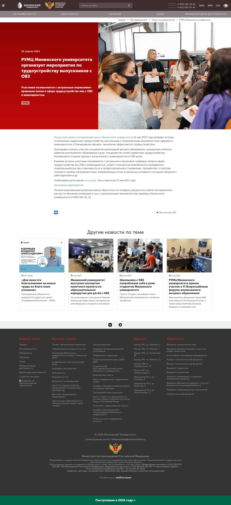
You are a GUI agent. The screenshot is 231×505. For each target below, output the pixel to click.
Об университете (24, 14)
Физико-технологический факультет (185, 364)
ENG (201, 5)
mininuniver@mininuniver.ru (128, 439)
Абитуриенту (70, 14)
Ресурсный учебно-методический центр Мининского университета (93, 137)
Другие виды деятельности (32, 372)
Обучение (115, 14)
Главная (23, 344)
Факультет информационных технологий (187, 389)
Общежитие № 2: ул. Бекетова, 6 (144, 384)
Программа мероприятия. (69, 185)
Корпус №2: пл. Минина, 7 (146, 349)
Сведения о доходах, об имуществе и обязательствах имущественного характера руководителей (115, 471)
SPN (210, 5)
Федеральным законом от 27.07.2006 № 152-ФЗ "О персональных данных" (141, 466)
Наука (160, 14)
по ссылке (90, 180)
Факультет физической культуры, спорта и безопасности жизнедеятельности (187, 384)
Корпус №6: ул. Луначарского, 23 (142, 365)
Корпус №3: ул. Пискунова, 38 (147, 354)
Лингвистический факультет (180, 394)
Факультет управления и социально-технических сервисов (185, 377)
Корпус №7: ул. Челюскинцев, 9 (142, 371)
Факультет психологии (178, 372)
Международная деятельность (206, 14)
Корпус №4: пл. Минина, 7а (147, 359)
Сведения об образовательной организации (27, 383)
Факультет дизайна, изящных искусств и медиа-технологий (186, 350)
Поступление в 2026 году (114, 500)
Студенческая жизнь (29, 376)
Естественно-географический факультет (187, 355)
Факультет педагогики (177, 368)
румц (25, 103)
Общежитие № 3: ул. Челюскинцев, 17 (144, 391)
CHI (218, 5)
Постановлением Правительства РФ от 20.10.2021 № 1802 (115, 468)
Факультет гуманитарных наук (181, 344)
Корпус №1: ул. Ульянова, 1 (147, 344)
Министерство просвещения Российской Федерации (115, 456)
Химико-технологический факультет (185, 359)
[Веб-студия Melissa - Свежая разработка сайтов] (123, 477)
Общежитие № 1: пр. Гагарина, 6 (144, 378)
